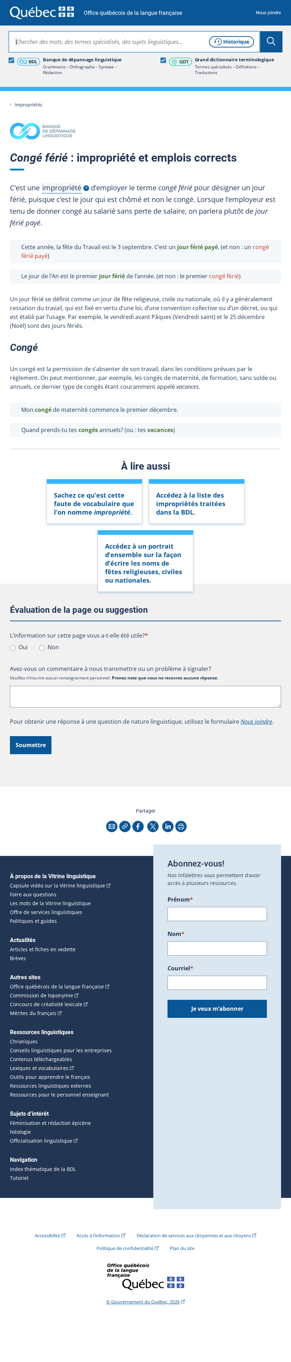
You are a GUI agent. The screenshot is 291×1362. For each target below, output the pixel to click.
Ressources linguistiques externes (50, 1086)
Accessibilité (47, 1235)
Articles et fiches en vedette (43, 949)
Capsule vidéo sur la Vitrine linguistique (57, 886)
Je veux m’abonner (217, 1009)
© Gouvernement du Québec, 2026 (143, 1302)
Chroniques (24, 1041)
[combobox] (134, 41)
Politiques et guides (33, 921)
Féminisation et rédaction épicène (50, 1123)
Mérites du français (33, 1013)
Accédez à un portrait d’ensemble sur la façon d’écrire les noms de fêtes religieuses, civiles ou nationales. (143, 563)
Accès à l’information (98, 1235)
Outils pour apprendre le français (50, 1077)
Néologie (20, 1132)
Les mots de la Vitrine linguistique (50, 903)
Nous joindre (268, 12)
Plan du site (182, 1248)
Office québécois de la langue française (133, 13)
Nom (176, 934)
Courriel (180, 968)
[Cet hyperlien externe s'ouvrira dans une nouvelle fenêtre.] (42, 12)
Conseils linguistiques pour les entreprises (61, 1050)
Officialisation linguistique (41, 1141)
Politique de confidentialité (125, 1248)
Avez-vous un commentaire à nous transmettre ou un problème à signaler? (110, 669)
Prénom (180, 899)
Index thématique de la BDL (43, 1169)
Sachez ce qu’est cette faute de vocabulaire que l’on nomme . (94, 503)
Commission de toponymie (41, 995)
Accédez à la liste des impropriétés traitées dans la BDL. (190, 503)
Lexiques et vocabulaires (39, 1068)
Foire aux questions (33, 894)
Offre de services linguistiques (46, 912)
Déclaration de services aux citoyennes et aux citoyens (194, 1235)
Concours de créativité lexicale (46, 1004)
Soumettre (31, 745)
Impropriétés (28, 104)
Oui (23, 647)
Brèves (18, 958)
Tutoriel (19, 1178)
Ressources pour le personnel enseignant (59, 1095)
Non (53, 647)
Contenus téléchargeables (41, 1059)
